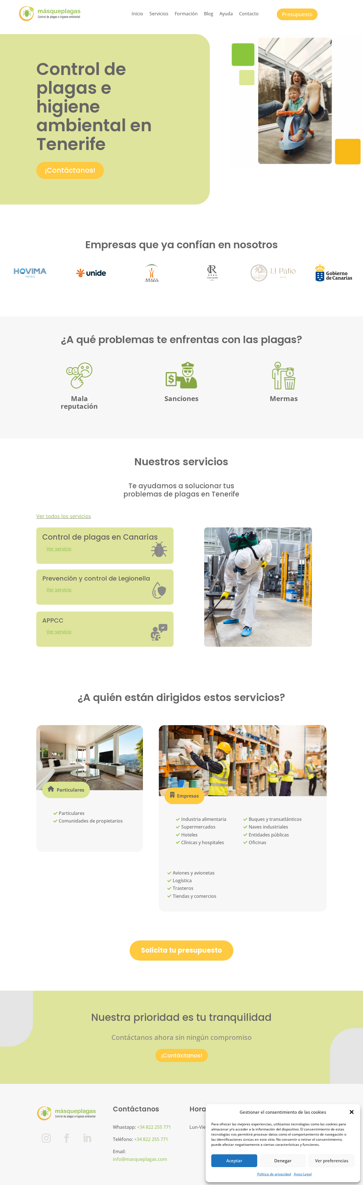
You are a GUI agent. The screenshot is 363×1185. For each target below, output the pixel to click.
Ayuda (226, 14)
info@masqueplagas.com (140, 1159)
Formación (186, 14)
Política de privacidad (274, 1174)
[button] (351, 1112)
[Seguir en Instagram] (46, 1138)
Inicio (137, 14)
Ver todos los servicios (63, 516)
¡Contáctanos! (70, 170)
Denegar (283, 1160)
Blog (208, 14)
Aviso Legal (303, 1174)
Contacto (249, 14)
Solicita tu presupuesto (181, 950)
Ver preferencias (331, 1160)
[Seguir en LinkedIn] (87, 1138)
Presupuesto (297, 14)
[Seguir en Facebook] (67, 1138)
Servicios (158, 14)
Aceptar (234, 1160)
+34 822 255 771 (154, 1127)
